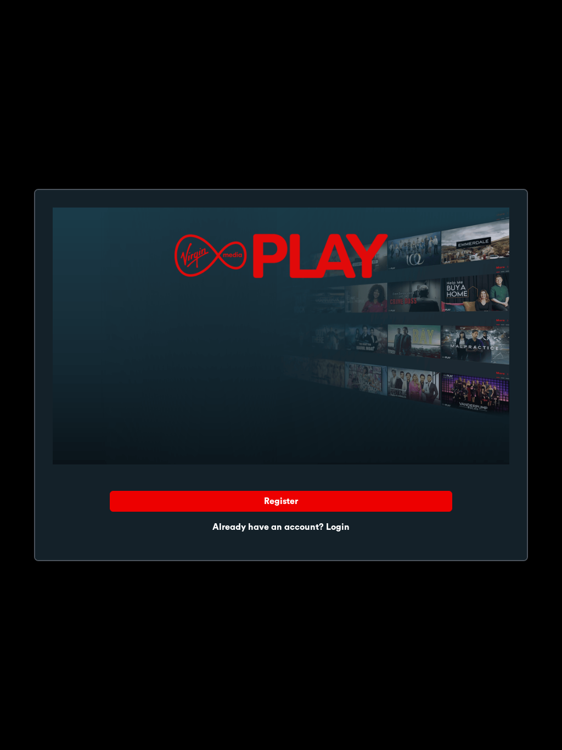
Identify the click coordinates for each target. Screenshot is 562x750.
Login (338, 527)
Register (281, 501)
